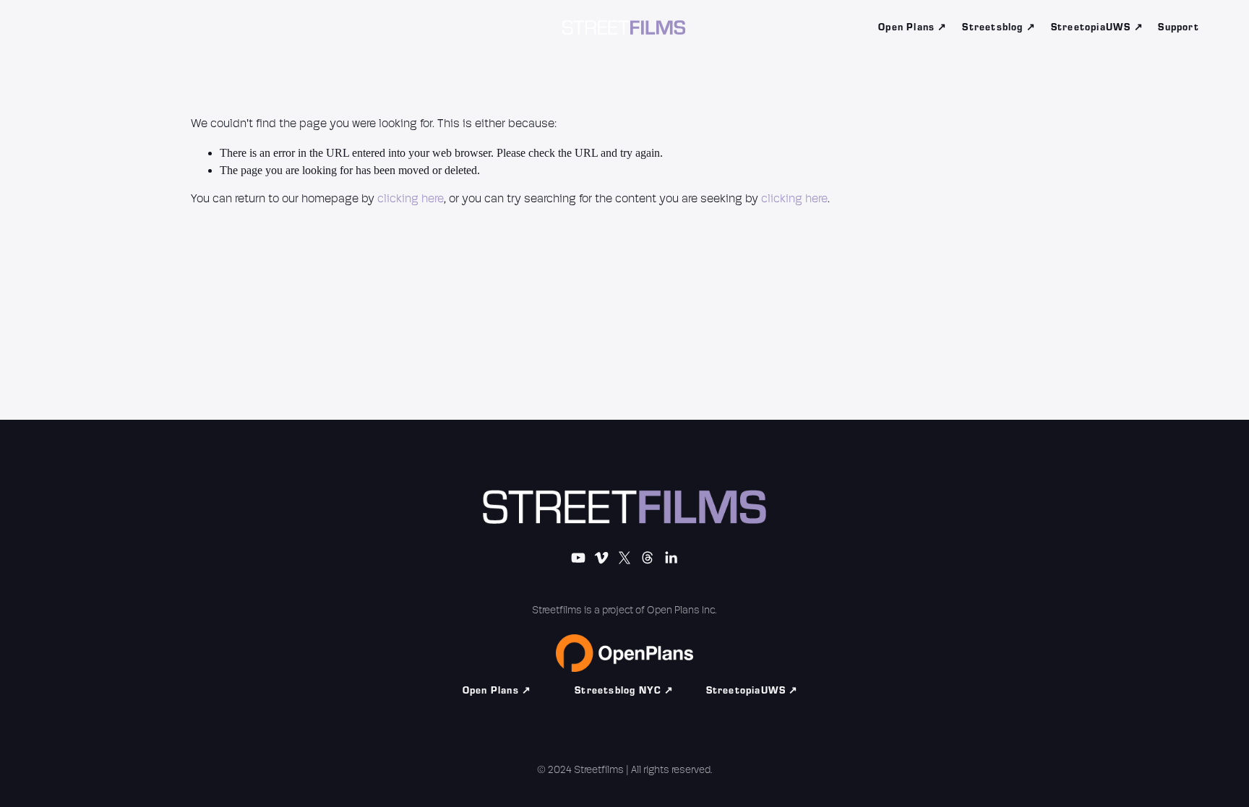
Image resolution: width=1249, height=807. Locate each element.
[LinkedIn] (195, 27)
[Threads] (165, 27)
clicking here (410, 199)
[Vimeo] (106, 27)
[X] (136, 27)
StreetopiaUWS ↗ (1097, 27)
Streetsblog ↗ (999, 27)
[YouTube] (77, 27)
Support (1178, 27)
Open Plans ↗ (912, 27)
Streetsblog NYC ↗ (624, 691)
